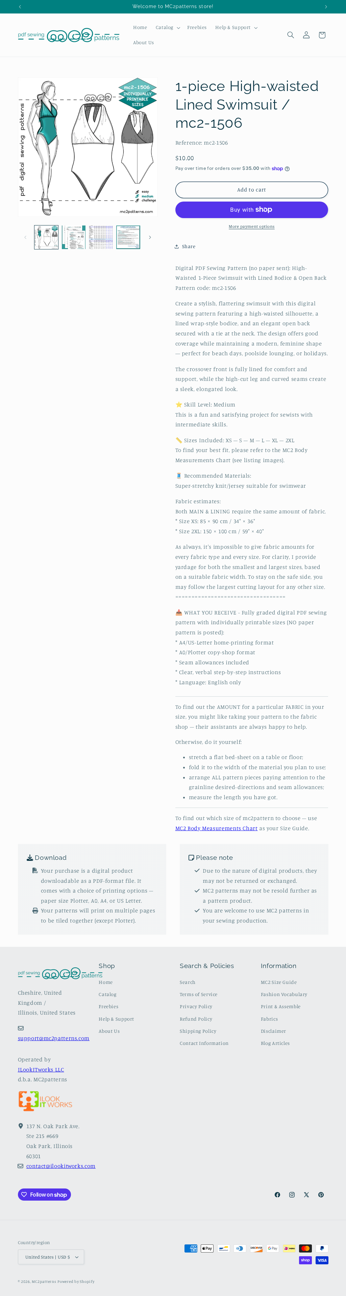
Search (188, 982)
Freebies (108, 1006)
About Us (109, 1031)
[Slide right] (150, 237)
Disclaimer (273, 1031)
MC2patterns (44, 1281)
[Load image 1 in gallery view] (46, 237)
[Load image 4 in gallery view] (128, 237)
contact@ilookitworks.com (61, 1166)
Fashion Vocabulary (284, 994)
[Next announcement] (326, 6)
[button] (167, 27)
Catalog (107, 994)
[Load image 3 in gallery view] (101, 237)
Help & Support (116, 1019)
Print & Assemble (281, 1006)
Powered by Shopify (75, 1281)
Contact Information (204, 1043)
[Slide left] (25, 237)
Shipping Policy (198, 1031)
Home (106, 982)
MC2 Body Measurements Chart (216, 828)
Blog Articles (275, 1043)
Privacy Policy (196, 1006)
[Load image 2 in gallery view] (73, 237)
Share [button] (189, 246)
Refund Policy (196, 1019)
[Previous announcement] (20, 6)
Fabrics (269, 1019)
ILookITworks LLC (41, 1069)
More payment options (252, 226)
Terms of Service (199, 994)
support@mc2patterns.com (54, 1038)
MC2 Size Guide (279, 982)
